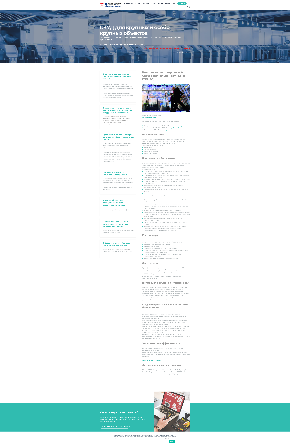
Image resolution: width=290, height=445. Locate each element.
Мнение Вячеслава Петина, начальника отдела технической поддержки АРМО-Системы (118, 249)
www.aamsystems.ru (149, 117)
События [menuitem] (138, 3)
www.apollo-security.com (175, 128)
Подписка (182, 3)
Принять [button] (172, 441)
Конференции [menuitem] (128, 3)
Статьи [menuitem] (153, 3)
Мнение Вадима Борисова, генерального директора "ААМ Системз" (118, 206)
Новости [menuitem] (146, 3)
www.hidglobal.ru (166, 130)
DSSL (118, 149)
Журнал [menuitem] (167, 3)
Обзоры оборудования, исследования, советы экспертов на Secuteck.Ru (166, 48)
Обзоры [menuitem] (160, 3)
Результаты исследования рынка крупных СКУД (118, 182)
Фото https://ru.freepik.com (182, 52)
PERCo (118, 117)
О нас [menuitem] (173, 3)
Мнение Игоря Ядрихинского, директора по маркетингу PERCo (118, 227)
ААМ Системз (118, 86)
